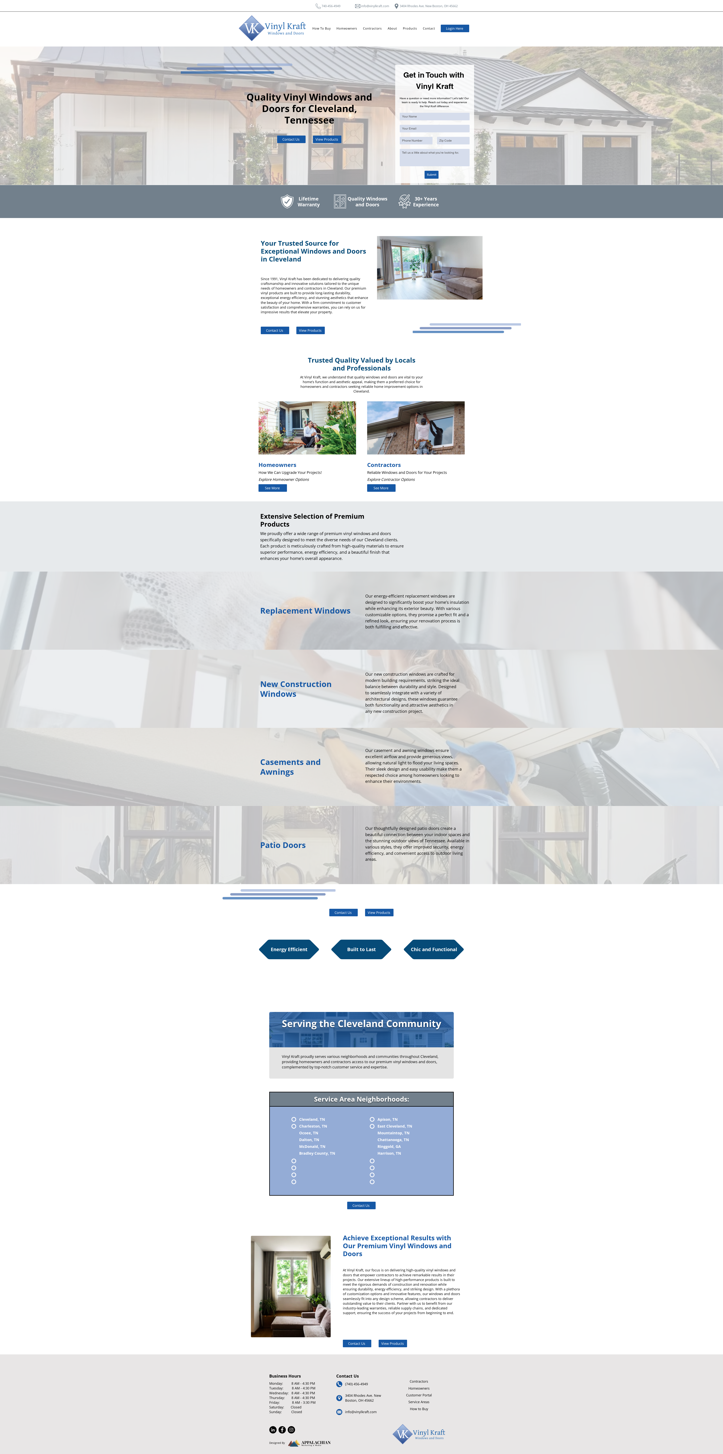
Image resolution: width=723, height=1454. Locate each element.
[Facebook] (282, 1429)
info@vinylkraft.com (375, 6)
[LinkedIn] (273, 1429)
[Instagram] (291, 1429)
